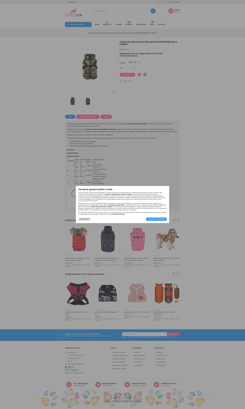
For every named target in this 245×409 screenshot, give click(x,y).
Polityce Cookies (119, 214)
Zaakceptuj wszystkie (156, 219)
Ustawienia (84, 219)
